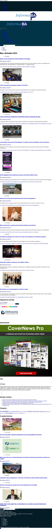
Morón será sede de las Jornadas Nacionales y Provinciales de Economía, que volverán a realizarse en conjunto (25, 400)
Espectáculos (5, 9)
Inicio (4, 3)
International (21, 411)
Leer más (17, 66)
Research (1, 413)
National (42, 411)
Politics (46, 411)
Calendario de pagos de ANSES (11, 42)
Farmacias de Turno (9, 40)
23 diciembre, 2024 (5, 87)
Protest (49, 411)
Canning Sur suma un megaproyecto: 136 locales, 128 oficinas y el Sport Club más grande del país (22, 402)
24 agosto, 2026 (4, 437)
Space (14, 413)
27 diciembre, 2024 (5, 61)
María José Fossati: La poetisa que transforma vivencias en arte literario (18, 225)
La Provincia (5, 7)
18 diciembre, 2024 (5, 291)
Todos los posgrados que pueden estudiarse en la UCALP (14, 85)
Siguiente (5, 302)
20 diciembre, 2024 (5, 201)
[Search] (0, 44)
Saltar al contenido (3, 0)
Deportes (4, 8)
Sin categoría (9, 413)
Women (24, 413)
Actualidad (5, 4)
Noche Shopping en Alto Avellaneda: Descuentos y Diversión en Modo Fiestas (18, 175)
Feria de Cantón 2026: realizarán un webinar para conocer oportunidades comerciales (20, 399)
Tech (18, 413)
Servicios (4, 10)
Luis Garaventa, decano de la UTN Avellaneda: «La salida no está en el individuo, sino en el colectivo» (24, 142)
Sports (16, 413)
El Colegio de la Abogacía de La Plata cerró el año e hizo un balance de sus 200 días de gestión (23, 236)
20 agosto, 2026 (4, 508)
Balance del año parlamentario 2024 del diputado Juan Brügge (15, 59)
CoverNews (20, 527)
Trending (21, 413)
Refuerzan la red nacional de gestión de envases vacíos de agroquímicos (18, 198)
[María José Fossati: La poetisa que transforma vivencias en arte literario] (12, 220)
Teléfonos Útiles (8, 39)
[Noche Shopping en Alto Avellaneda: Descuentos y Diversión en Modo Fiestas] (7, 170)
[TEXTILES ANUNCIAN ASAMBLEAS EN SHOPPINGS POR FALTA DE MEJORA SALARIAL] (12, 112)
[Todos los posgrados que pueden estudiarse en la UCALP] (12, 80)
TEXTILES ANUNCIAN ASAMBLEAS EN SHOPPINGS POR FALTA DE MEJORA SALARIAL (20, 117)
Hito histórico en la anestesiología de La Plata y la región (14, 289)
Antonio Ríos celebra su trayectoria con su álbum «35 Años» (14, 262)
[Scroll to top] (0, 528)
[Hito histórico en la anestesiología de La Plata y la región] (12, 284)
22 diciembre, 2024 (5, 177)
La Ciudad (5, 6)
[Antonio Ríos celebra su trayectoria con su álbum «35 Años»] (12, 257)
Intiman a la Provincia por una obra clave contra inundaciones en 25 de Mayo (18, 403)
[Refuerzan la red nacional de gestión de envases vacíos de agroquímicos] (12, 193)
